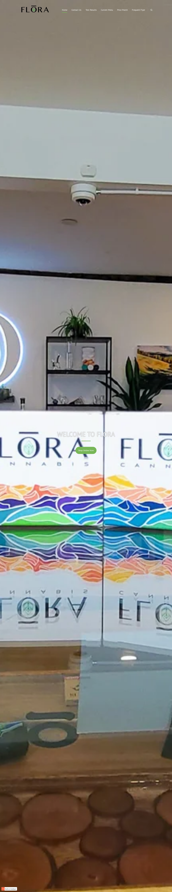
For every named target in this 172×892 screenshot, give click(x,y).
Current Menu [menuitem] (107, 10)
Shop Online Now (86, 450)
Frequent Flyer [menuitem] (138, 10)
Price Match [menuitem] (122, 10)
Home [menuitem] (64, 10)
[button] (151, 10)
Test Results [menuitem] (91, 10)
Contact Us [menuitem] (76, 10)
